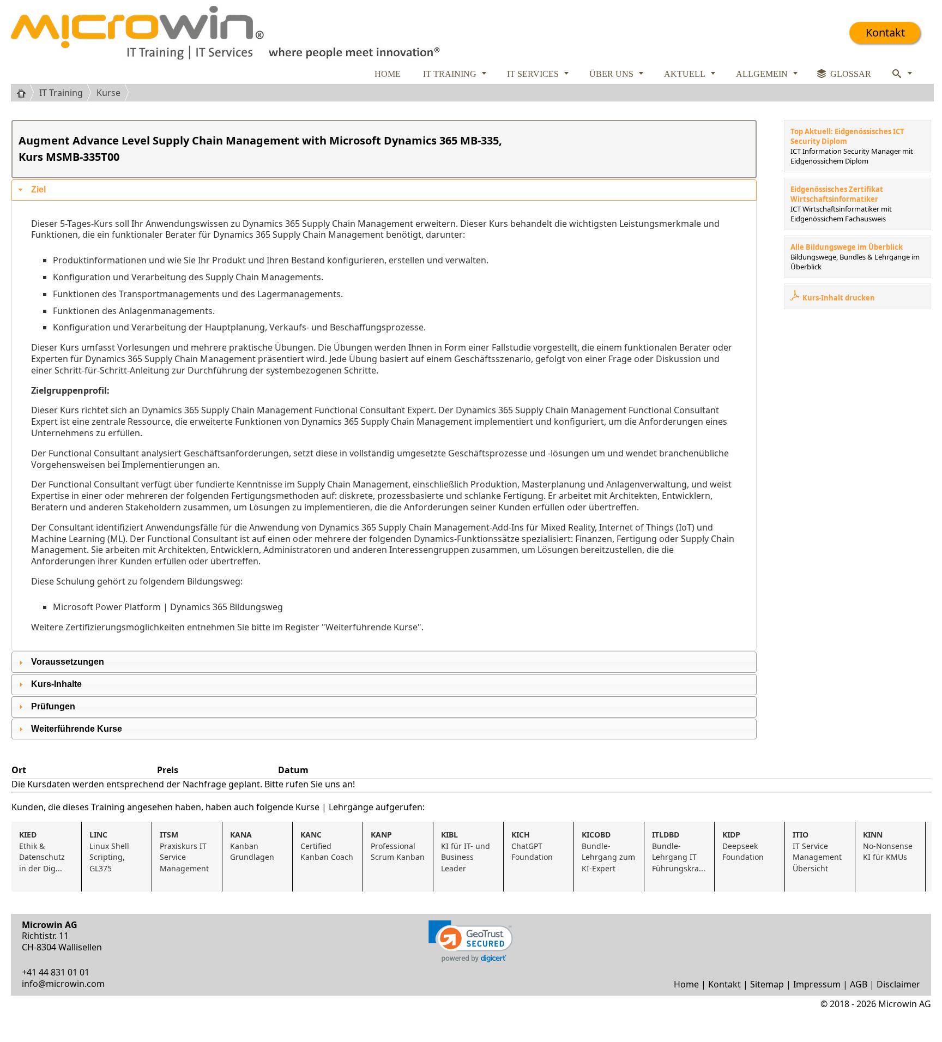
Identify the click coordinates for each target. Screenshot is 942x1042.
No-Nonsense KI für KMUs (889, 846)
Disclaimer (898, 984)
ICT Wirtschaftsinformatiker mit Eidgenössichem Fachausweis (841, 214)
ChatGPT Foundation (532, 846)
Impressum (817, 984)
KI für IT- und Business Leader (466, 851)
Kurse (108, 93)
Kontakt (885, 32)
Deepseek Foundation (743, 846)
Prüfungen (53, 706)
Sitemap (767, 984)
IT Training (61, 93)
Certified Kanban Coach (326, 846)
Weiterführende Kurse (76, 728)
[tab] (384, 190)
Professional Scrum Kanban (398, 846)
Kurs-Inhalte (56, 684)
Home (686, 984)
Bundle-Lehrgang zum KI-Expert (609, 851)
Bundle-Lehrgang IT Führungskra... (678, 851)
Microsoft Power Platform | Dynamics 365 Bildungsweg (168, 607)
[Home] (25, 93)
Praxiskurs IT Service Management (184, 851)
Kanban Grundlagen (252, 846)
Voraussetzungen (67, 661)
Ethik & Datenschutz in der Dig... (43, 851)
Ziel (38, 189)
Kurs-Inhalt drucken (838, 298)
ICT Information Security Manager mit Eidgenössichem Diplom (851, 156)
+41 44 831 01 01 (55, 972)
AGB (858, 984)
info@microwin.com (63, 984)
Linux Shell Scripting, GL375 (110, 851)
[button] (471, 941)
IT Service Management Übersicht (818, 851)
